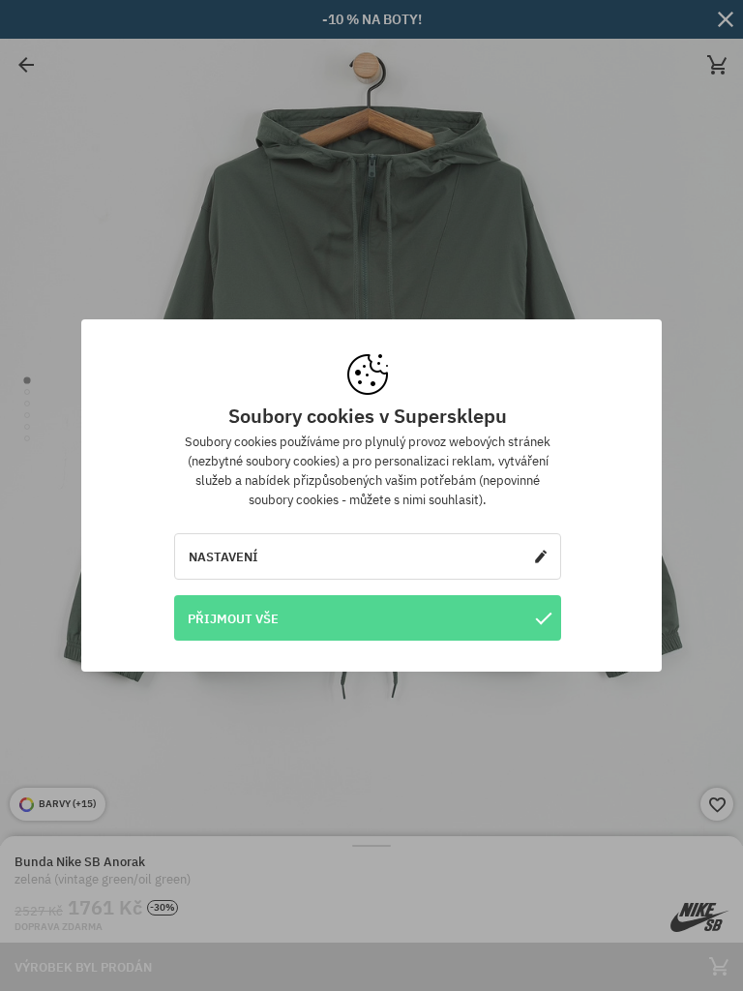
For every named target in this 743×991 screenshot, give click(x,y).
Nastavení (223, 556)
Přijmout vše (233, 618)
